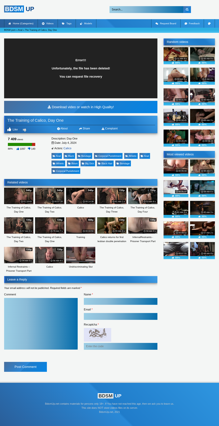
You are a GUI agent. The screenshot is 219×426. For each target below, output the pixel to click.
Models (87, 23)
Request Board (167, 23)
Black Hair (106, 163)
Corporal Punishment (109, 156)
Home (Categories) (23, 23)
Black (71, 156)
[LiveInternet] (109, 418)
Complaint (111, 128)
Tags (69, 23)
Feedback (194, 23)
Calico (67, 148)
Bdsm (75, 163)
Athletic (133, 156)
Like (15, 129)
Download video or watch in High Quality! (82, 107)
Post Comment (25, 367)
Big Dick (89, 163)
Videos (50, 23)
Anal (58, 156)
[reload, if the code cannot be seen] (97, 340)
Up (19, 8)
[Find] (187, 9)
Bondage (86, 156)
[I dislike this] (25, 131)
